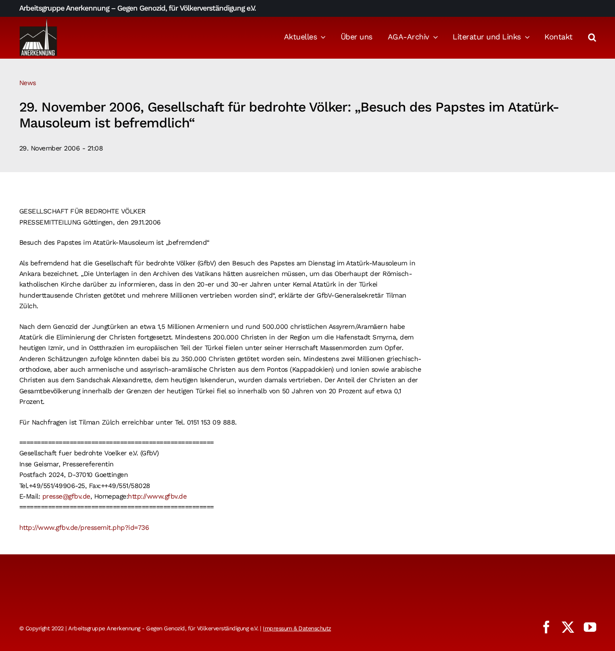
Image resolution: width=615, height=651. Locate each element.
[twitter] (568, 627)
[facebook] (546, 627)
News (27, 83)
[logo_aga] (38, 21)
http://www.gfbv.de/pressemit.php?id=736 (84, 527)
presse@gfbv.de (66, 496)
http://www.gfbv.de (157, 496)
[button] (592, 38)
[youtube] (590, 627)
